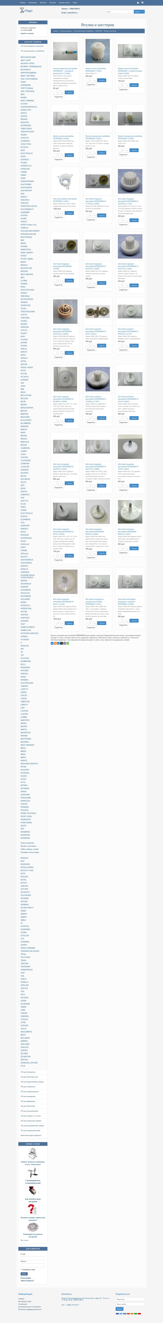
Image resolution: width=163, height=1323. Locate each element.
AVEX (23, 386)
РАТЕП (24, 256)
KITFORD (24, 671)
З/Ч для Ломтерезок (28, 1072)
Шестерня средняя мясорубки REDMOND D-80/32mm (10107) (128, 331)
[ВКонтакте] (52, 643)
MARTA (24, 729)
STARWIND (25, 929)
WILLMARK (25, 1038)
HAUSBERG (26, 590)
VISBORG (25, 1016)
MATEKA (24, 271)
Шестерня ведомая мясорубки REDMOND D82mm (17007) (127, 531)
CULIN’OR (25, 467)
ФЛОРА (24, 97)
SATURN (24, 889)
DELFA (23, 476)
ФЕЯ (23, 94)
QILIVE (23, 826)
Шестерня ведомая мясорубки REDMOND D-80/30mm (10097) (63, 466)
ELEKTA (24, 516)
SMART (24, 917)
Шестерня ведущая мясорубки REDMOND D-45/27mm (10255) (95, 266)
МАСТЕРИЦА (26, 237)
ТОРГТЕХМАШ (27, 88)
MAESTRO (25, 720)
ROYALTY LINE (27, 870)
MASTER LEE (26, 268)
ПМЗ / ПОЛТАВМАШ (29, 79)
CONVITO (25, 138)
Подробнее (59, 97)
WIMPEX (24, 1041)
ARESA (24, 349)
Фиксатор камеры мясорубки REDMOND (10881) (65, 199)
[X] (61, 643)
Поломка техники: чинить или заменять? (33, 1218)
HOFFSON (25, 618)
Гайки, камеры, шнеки (30, 849)
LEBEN (24, 692)
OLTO (23, 782)
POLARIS (24, 810)
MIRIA (23, 754)
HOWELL (24, 636)
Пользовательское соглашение (29, 1306)
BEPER (24, 405)
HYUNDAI (25, 640)
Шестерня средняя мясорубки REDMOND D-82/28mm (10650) (63, 399)
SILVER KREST (27, 908)
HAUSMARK (26, 596)
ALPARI (24, 343)
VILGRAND (25, 1004)
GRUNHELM (26, 584)
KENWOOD (25, 667)
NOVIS (23, 779)
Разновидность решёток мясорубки (32, 1235)
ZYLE (23, 1066)
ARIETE (24, 352)
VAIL (22, 976)
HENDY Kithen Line (28, 225)
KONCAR (24, 203)
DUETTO (24, 501)
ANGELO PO (26, 110)
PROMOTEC (26, 819)
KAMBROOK (26, 661)
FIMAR (23, 175)
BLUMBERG (26, 423)
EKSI (23, 150)
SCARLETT (25, 892)
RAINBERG (25, 832)
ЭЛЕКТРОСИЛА (27, 132)
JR (22, 652)
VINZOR (24, 1013)
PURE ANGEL (26, 823)
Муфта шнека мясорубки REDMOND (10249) (63, 137)
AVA (22, 383)
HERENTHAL (26, 608)
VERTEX (24, 988)
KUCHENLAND (27, 683)
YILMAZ (24, 321)
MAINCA (24, 265)
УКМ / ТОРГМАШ (27, 91)
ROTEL (24, 880)
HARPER (24, 587)
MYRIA (23, 767)
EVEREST (25, 160)
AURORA (24, 380)
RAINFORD (25, 835)
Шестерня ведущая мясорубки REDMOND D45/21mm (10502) (62, 331)
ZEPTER (24, 1060)
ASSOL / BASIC (27, 367)
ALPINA (24, 346)
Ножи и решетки (27, 843)
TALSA (23, 308)
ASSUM (24, 116)
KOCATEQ (25, 200)
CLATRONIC (26, 460)
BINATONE (25, 417)
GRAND (24, 581)
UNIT (23, 973)
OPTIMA (24, 785)
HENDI (23, 602)
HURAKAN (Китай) (28, 234)
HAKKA (24, 222)
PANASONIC (26, 798)
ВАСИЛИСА (26, 70)
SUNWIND (25, 942)
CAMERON (25, 448)
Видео (75, 2)
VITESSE (24, 1026)
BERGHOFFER (27, 408)
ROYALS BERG (27, 867)
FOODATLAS (26, 166)
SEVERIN (25, 898)
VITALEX (24, 1019)
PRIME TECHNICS (28, 813)
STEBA (24, 932)
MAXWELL (25, 742)
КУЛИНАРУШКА (27, 181)
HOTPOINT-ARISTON (29, 633)
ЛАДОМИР (25, 212)
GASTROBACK (27, 560)
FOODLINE (25, 169)
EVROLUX (25, 544)
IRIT (22, 649)
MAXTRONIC (26, 739)
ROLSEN (24, 877)
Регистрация (26, 1278)
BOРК (23, 433)
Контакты (43, 2)
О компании (32, 2)
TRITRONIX (25, 967)
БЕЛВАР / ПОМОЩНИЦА (31, 66)
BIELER (24, 411)
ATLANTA (25, 377)
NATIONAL (25, 773)
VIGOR (23, 1001)
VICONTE (25, 998)
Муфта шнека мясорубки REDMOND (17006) (95, 69)
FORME (24, 550)
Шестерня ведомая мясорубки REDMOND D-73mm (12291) (128, 466)
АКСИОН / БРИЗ (27, 63)
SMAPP (24, 914)
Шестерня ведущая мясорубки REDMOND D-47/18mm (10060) (95, 201)
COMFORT (25, 464)
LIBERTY (24, 705)
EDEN (23, 507)
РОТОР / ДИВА (27, 259)
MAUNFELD (26, 733)
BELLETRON (26, 395)
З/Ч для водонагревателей (30, 1130)
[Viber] (64, 643)
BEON (23, 402)
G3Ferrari (24, 554)
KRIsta (23, 677)
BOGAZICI (25, 122)
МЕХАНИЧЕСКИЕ (28, 57)
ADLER (24, 333)
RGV (23, 861)
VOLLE (23, 1029)
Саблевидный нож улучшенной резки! (33, 1181)
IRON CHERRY (27, 253)
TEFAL (23, 954)
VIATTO (24, 315)
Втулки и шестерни (28, 846)
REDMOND (25, 838)
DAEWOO (25, 470)
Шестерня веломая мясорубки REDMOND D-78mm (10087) (128, 399)
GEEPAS (24, 566)
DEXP (23, 488)
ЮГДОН (24, 324)
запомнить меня (29, 1269)
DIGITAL (24, 491)
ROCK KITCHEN (27, 290)
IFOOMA (24, 246)
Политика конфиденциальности (29, 1309)
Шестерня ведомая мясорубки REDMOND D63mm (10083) (94, 531)
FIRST (23, 547)
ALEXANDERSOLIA (29, 107)
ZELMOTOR (25, 1057)
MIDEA (23, 751)
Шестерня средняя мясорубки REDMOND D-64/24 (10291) (95, 331)
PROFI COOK (26, 816)
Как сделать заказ (24, 1301)
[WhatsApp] (67, 643)
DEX (22, 485)
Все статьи (24, 1240)
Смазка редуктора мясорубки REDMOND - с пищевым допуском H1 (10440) (65, 71)
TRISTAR (24, 963)
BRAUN (24, 439)
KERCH (24, 197)
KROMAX (24, 680)
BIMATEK (24, 414)
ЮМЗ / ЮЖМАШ (27, 101)
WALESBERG (26, 1032)
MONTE (24, 760)
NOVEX (24, 776)
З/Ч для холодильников (29, 1111)
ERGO (23, 156)
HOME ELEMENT (28, 627)
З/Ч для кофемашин (28, 1101)
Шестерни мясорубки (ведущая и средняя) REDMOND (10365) (126, 601)
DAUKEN (24, 473)
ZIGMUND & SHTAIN (29, 1063)
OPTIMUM (25, 788)
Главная (22, 2)
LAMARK (24, 686)
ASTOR (24, 374)
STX (22, 939)
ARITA (23, 355)
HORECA (24, 228)
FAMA (23, 178)
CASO (23, 454)
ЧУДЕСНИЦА (26, 129)
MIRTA (23, 757)
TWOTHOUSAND (28, 312)
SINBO (23, 911)
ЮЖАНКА (25, 327)
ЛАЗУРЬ (24, 215)
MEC (23, 277)
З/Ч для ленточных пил (29, 1077)
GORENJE (25, 572)
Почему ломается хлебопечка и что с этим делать (33, 1163)
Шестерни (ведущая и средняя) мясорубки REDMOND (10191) (94, 601)
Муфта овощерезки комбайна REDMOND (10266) (130, 137)
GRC (23, 194)
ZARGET (24, 1050)
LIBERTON (25, 702)
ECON (23, 504)
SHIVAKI (24, 901)
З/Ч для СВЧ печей (28, 1106)
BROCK (24, 445)
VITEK (23, 1022)
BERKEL (24, 119)
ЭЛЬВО (24, 135)
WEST (23, 1035)
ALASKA (24, 104)
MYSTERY (25, 770)
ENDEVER (25, 526)
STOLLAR (25, 936)
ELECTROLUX (27, 153)
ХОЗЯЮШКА (26, 125)
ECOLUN (24, 147)
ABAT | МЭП (26, 60)
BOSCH (24, 429)
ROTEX (24, 883)
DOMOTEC (25, 495)
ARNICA (24, 358)
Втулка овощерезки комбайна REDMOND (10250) (97, 137)
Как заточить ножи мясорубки (33, 1200)
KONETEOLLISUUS (29, 206)
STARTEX (25, 926)
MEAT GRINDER (27, 745)
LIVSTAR (24, 711)
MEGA (23, 748)
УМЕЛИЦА (25, 296)
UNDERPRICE (27, 970)
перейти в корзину (27, 33)
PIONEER (25, 807)
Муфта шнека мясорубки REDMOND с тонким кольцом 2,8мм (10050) (130, 71)
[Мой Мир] (58, 643)
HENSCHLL (25, 605)
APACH (24, 113)
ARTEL (24, 361)
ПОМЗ (23, 82)
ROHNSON (25, 864)
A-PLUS (24, 330)
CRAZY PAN (26, 144)
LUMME (24, 717)
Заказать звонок (64, 2)
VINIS (23, 1010)
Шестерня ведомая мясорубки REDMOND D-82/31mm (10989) (95, 466)
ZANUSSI (24, 1047)
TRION (23, 960)
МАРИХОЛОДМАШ (28, 73)
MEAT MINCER (27, 274)
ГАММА (24, 172)
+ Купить (69, 92)
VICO (23, 994)
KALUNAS (25, 658)
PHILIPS (24, 804)
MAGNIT (24, 726)
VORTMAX (25, 318)
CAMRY (24, 451)
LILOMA (24, 281)
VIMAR (23, 1007)
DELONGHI (25, 479)
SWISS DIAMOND (28, 948)
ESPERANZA (26, 538)
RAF (22, 829)
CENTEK (24, 457)
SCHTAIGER (26, 895)
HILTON (24, 612)
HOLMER (24, 621)
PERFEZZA (25, 801)
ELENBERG (25, 519)
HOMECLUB (26, 630)
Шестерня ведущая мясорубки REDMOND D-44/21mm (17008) (128, 266)
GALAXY (24, 557)
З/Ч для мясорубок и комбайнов (33, 51)
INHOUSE (25, 646)
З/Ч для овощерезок (28, 1096)
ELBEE (24, 510)
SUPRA (24, 945)
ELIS (23, 523)
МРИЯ (23, 243)
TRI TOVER (25, 957)
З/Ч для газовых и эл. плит (31, 1116)
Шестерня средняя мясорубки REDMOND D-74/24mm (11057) (95, 399)
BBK (22, 389)
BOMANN (24, 426)
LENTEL (24, 695)
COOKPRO (25, 141)
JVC (22, 655)
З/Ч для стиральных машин (31, 1121)
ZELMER (24, 1053)
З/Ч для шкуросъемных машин (32, 1082)
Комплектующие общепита (31, 1135)
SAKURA (24, 886)
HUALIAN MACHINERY (30, 231)
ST (22, 923)
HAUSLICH (25, 593)
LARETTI (24, 689)
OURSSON (25, 795)
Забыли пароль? (27, 1280)
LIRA (23, 708)
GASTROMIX (26, 184)
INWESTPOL (26, 250)
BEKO (23, 392)
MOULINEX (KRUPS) (29, 764)
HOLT (23, 624)
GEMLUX (24, 569)
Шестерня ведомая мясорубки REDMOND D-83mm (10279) (63, 531)
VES (22, 991)
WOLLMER (25, 1044)
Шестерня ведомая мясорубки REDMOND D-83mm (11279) (63, 601)
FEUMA (24, 163)
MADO (23, 262)
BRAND (24, 436)
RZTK (23, 874)
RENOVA (24, 858)
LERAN (24, 698)
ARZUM (24, 364)
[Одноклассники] (55, 643)
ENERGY (24, 529)
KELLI (23, 664)
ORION (23, 792)
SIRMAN (24, 302)
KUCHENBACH (27, 209)
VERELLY (25, 982)
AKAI (23, 336)
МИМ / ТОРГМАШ (28, 76)
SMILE (23, 920)
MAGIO (23, 723)
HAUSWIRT (25, 599)
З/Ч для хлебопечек (28, 1087)
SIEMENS (25, 905)
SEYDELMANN (27, 299)
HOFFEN (24, 615)
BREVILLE (25, 442)
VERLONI (24, 985)
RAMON (24, 284)
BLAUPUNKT (26, 420)
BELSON (24, 398)
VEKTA (24, 979)
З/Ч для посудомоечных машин (32, 1126)
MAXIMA (24, 736)
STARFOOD (25, 305)
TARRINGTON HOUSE (30, 951)
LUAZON (24, 714)
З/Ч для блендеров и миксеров (32, 46)
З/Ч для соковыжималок (30, 1091)
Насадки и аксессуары (30, 852)
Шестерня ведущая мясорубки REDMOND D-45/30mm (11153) (128, 201)
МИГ (22, 240)
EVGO (23, 541)
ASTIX (23, 370)
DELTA (23, 482)
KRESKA (24, 674)
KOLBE (24, 218)
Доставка (53, 2)
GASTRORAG (26, 187)
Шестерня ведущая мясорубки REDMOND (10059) (62, 266)
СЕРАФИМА (26, 85)
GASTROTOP (26, 191)
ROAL (23, 287)
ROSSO (24, 293)
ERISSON (25, 535)
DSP (22, 498)
